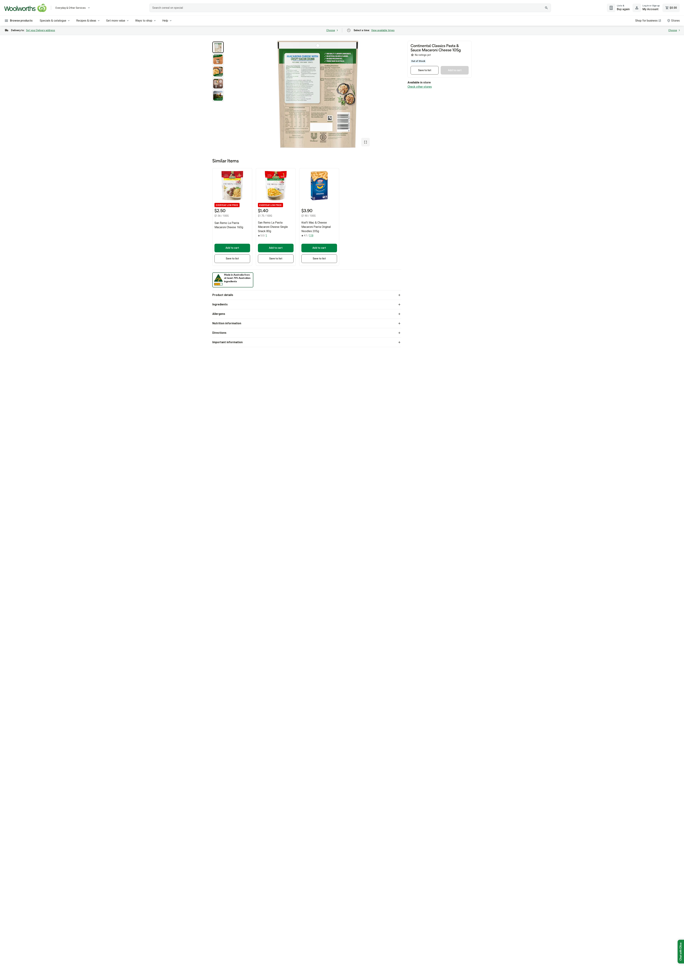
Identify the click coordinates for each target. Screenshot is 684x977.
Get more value (115, 20)
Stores (675, 20)
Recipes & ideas (86, 20)
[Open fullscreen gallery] (365, 142)
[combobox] (350, 8)
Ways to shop (143, 20)
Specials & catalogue (53, 20)
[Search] (546, 8)
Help (165, 20)
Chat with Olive (680, 952)
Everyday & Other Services (71, 7)
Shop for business (646, 20)
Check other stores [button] (420, 86)
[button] (218, 47)
